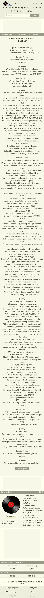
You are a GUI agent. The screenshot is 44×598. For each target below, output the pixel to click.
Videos (12, 569)
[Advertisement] (22, 25)
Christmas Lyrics (12, 592)
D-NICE (12, 576)
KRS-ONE (31, 576)
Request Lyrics (12, 588)
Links (32, 596)
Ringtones (31, 569)
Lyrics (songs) (32, 566)
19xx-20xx (27, 11)
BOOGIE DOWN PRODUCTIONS (26, 34)
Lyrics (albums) (12, 566)
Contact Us (12, 596)
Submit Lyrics (32, 588)
